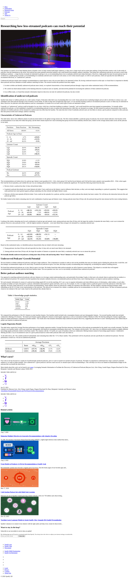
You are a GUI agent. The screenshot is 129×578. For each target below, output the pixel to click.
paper (31, 367)
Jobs (6, 13)
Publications (8, 8)
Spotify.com (8, 544)
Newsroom (8, 548)
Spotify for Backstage (11, 553)
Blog (6, 7)
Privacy (7, 570)
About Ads (8, 573)
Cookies (7, 571)
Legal (6, 568)
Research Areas (9, 10)
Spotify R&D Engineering (12, 551)
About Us (7, 15)
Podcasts (7, 12)
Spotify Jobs (8, 546)
